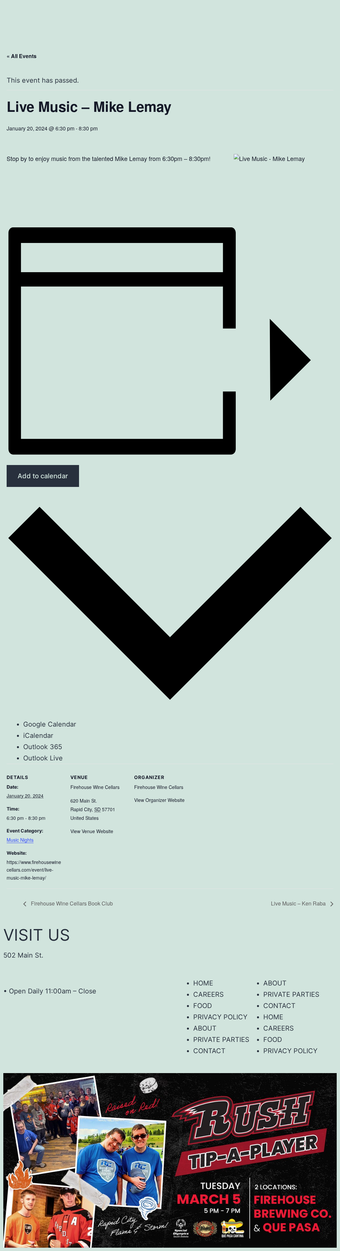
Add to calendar (43, 476)
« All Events (22, 56)
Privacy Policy (220, 1017)
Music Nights (20, 839)
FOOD (202, 1006)
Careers (208, 994)
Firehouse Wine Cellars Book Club (71, 903)
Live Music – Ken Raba (299, 903)
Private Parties (291, 994)
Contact (279, 1006)
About (275, 983)
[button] (170, 27)
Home (203, 983)
